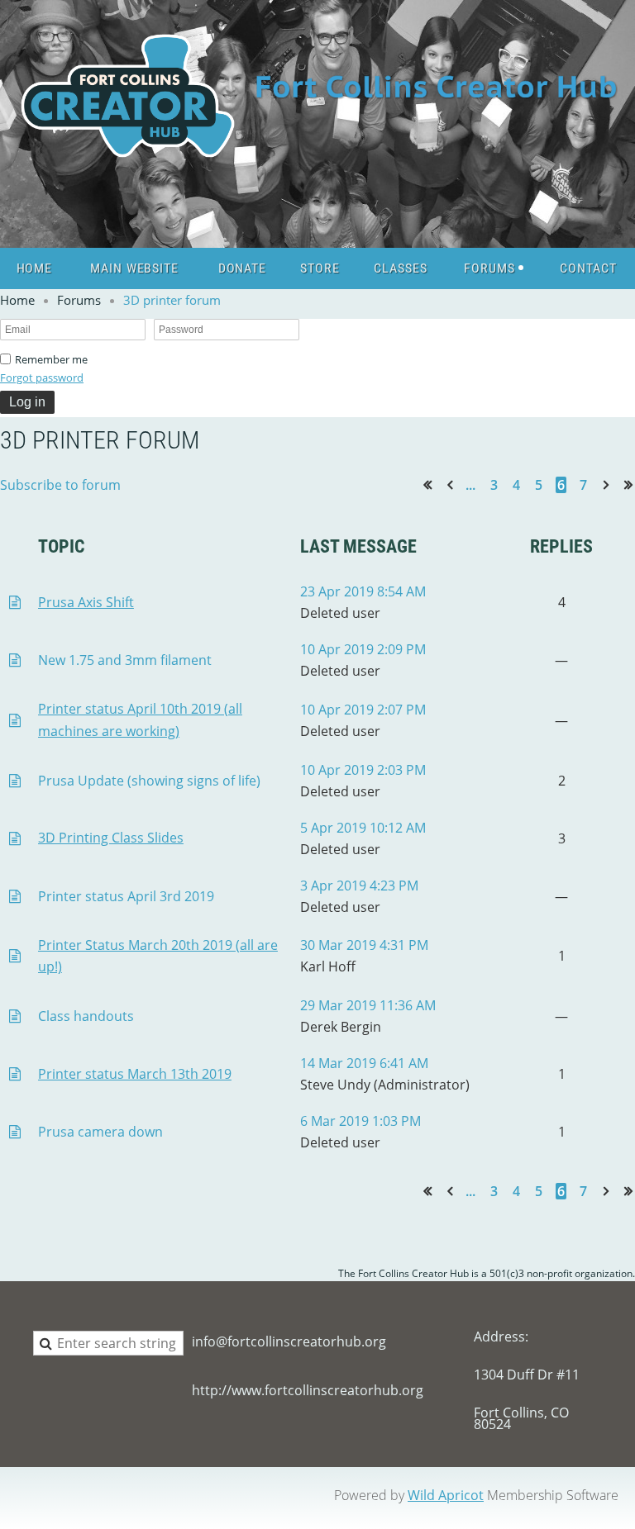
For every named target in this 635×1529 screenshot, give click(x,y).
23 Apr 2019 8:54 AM (363, 591)
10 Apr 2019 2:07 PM (363, 709)
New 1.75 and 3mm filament (125, 660)
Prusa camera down (100, 1132)
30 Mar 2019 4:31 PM (364, 945)
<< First (433, 484)
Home (17, 300)
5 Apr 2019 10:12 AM (363, 828)
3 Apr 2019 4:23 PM (359, 885)
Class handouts (86, 1016)
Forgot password (42, 377)
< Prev (453, 484)
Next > (609, 484)
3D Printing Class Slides (111, 838)
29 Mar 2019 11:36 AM (368, 1005)
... (470, 485)
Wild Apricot (446, 1495)
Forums (79, 300)
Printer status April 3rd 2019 (126, 896)
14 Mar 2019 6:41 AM (364, 1063)
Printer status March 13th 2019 (135, 1074)
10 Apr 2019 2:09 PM (363, 649)
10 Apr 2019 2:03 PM (363, 770)
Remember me (51, 359)
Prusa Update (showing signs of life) (149, 781)
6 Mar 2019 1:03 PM (360, 1121)
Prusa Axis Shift (86, 602)
